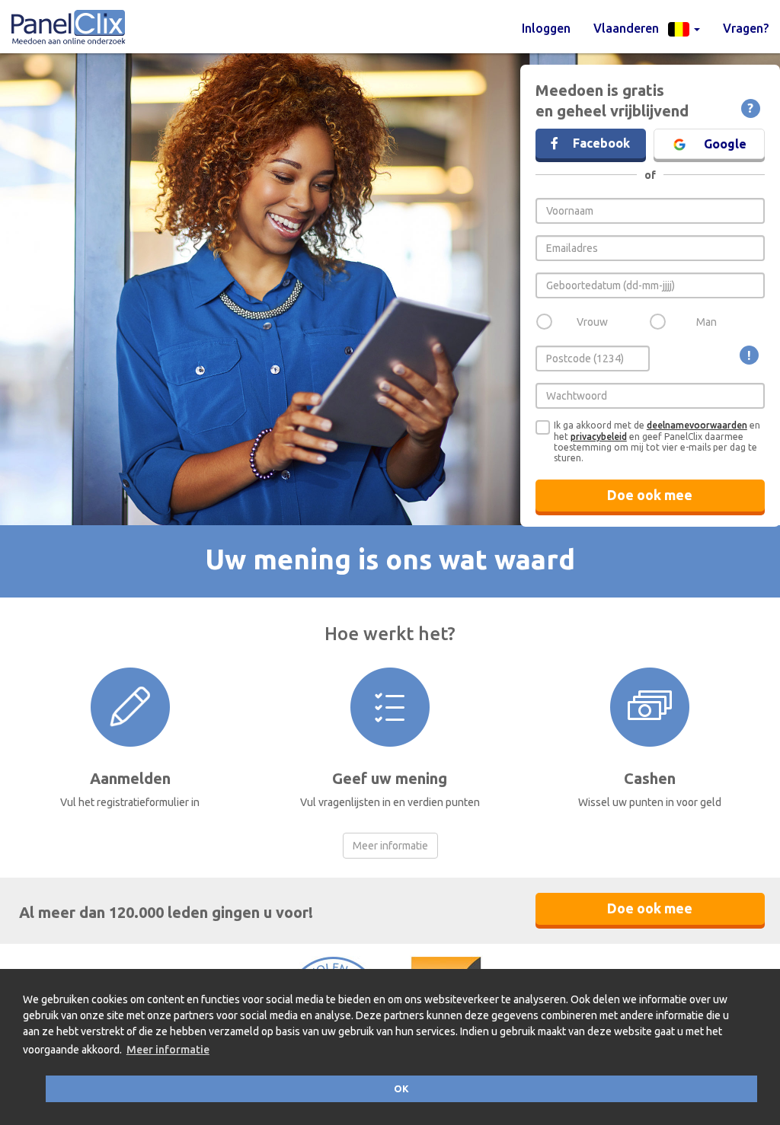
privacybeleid (599, 436)
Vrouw (592, 322)
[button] (646, 28)
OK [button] (401, 1088)
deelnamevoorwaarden (697, 425)
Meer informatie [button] (167, 1050)
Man (706, 322)
